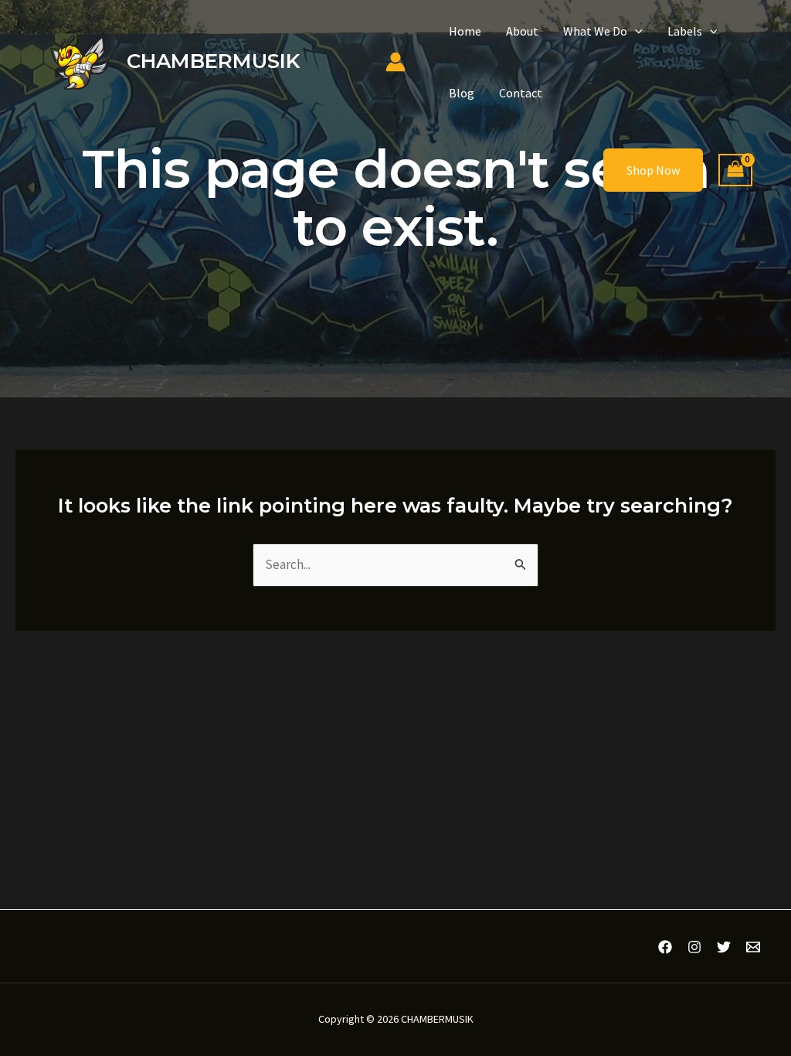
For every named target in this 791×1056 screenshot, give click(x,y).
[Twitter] (724, 947)
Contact (520, 92)
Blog (461, 92)
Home (465, 31)
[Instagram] (694, 947)
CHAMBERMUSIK (213, 61)
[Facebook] (665, 947)
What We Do (595, 31)
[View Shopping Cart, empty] (735, 170)
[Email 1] (753, 947)
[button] (635, 31)
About (522, 31)
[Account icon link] (395, 62)
